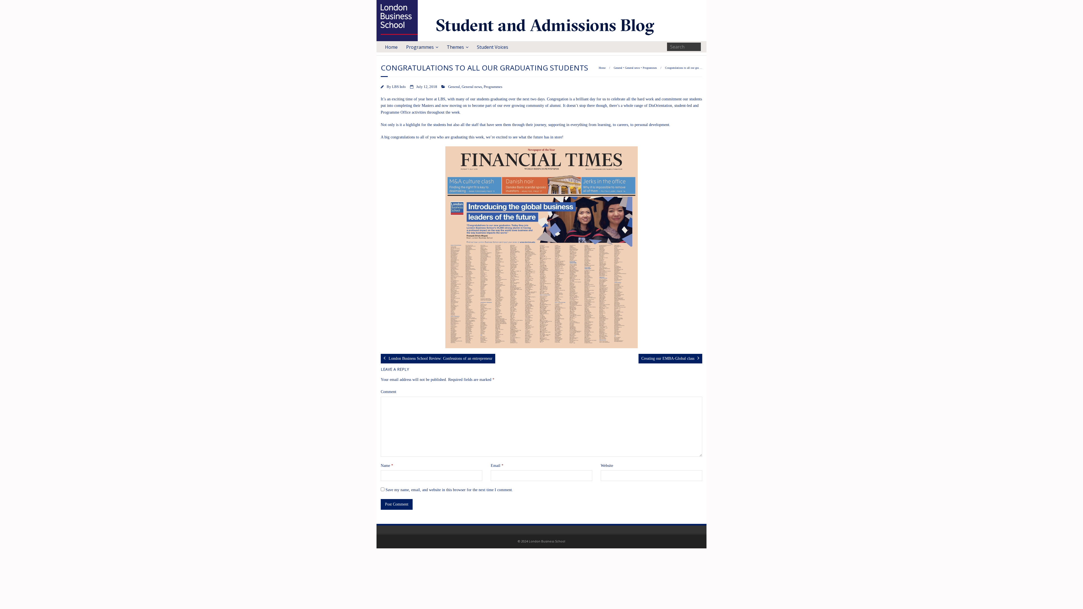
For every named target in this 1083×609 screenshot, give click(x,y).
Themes (455, 47)
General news (632, 67)
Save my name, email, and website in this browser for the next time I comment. (449, 490)
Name (387, 466)
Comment (388, 392)
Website (607, 466)
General (618, 67)
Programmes (420, 47)
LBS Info (399, 87)
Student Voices (492, 47)
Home (391, 47)
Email (497, 466)
